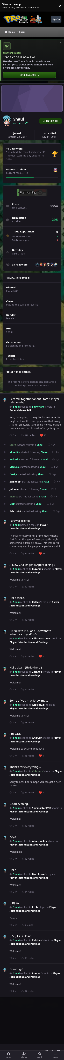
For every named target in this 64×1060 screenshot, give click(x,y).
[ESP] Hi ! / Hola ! (20, 936)
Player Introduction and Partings (28, 526)
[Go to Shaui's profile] (4, 400)
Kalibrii (36, 602)
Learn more (6, 5)
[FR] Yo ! (15, 903)
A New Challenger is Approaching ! (32, 565)
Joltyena (14, 489)
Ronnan (36, 973)
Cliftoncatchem (41, 638)
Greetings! (16, 969)
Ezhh (35, 907)
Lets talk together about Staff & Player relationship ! (34, 400)
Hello (13, 870)
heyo (13, 837)
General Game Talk (21, 410)
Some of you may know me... (29, 700)
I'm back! (16, 733)
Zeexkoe (37, 671)
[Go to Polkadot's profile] (48, 264)
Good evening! (19, 804)
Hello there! (17, 598)
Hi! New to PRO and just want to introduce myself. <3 (30, 632)
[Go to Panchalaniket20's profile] (41, 264)
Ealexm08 (15, 511)
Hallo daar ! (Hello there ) (26, 667)
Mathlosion (38, 874)
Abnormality (39, 841)
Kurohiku (37, 569)
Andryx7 (37, 737)
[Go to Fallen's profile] (55, 264)
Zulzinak (37, 940)
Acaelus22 (38, 704)
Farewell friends (20, 521)
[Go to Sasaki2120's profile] (37, 264)
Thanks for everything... (25, 767)
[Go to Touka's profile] (51, 264)
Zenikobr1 (16, 481)
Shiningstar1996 (41, 808)
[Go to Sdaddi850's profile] (44, 264)
